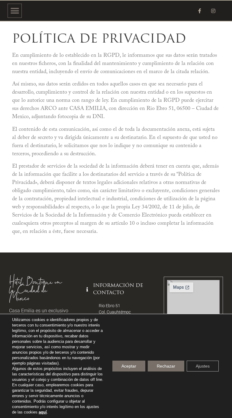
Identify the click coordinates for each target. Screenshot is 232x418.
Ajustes (203, 366)
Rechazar (166, 366)
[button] (15, 11)
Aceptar (128, 366)
